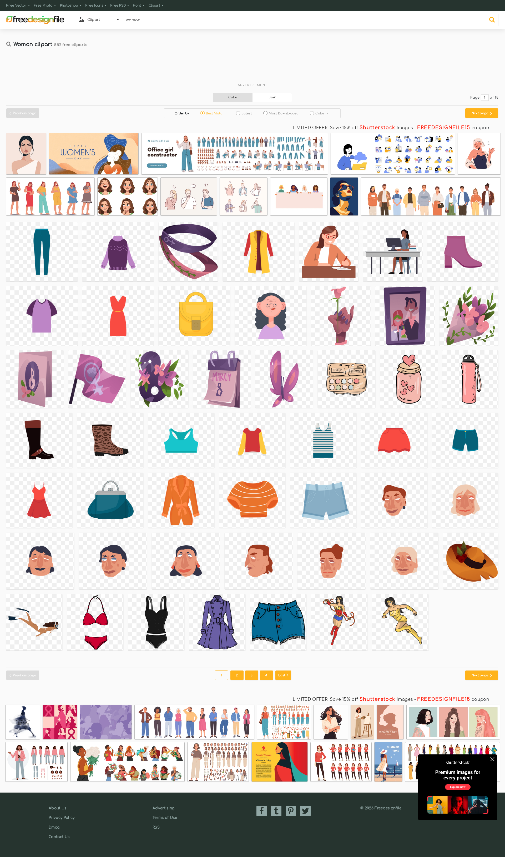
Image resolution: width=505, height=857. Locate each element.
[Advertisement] (252, 67)
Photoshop (69, 5)
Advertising (164, 808)
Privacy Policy (61, 818)
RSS (156, 827)
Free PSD (118, 5)
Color (233, 97)
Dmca (54, 827)
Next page (480, 113)
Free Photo (43, 5)
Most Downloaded (284, 113)
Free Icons (94, 5)
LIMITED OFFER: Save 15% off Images (353, 127)
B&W (272, 97)
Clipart (154, 5)
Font (137, 5)
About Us (58, 808)
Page (474, 97)
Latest (246, 113)
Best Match (215, 113)
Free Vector (16, 5)
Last (282, 675)
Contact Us (59, 837)
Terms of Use (165, 818)
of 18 (494, 97)
